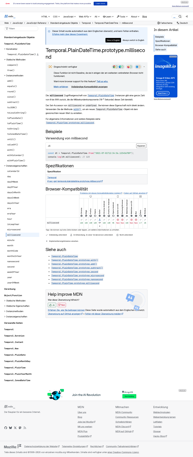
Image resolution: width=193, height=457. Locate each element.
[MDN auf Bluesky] (10, 427)
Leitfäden (157, 421)
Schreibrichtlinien (123, 421)
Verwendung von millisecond (67, 138)
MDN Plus (82, 431)
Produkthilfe (83, 436)
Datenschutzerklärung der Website (40, 446)
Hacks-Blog (159, 436)
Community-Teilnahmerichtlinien (121, 446)
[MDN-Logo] (9, 406)
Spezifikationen (162, 41)
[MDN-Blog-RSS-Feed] (24, 427)
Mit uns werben (85, 426)
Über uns (82, 412)
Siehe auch (160, 49)
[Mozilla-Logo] (12, 446)
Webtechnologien (161, 412)
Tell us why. (102, 81)
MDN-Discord (122, 426)
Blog (144, 16)
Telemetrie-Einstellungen (74, 446)
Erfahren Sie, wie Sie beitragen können (66, 310)
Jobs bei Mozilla (85, 421)
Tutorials (157, 426)
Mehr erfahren (61, 86)
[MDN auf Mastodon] (20, 427)
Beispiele (159, 36)
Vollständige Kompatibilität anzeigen (89, 86)
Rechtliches (95, 446)
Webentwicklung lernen (164, 417)
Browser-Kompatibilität (166, 45)
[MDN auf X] (15, 427)
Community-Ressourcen (127, 417)
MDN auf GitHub (123, 431)
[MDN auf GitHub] (5, 427)
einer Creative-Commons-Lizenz (123, 452)
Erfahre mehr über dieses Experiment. (70, 34)
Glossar (157, 431)
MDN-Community (123, 412)
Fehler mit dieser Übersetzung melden (103, 313)
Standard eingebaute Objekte (19, 37)
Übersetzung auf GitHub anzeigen (64, 313)
